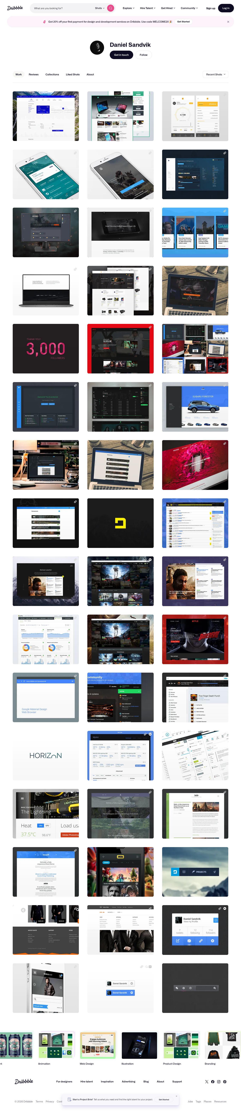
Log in (226, 8)
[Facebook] (212, 1081)
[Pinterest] (224, 1081)
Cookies (61, 1101)
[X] (206, 1081)
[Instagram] (218, 1081)
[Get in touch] (58, 134)
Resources (220, 1101)
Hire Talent (146, 8)
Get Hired (167, 8)
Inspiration (107, 1081)
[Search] (110, 8)
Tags (198, 1101)
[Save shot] (65, 134)
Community (188, 8)
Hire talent (86, 1081)
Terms (39, 1101)
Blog (146, 1081)
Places (207, 1101)
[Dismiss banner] (176, 1096)
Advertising (128, 1081)
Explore (127, 8)
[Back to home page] (15, 8)
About (160, 1081)
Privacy (50, 1101)
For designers (64, 1081)
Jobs (190, 1101)
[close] (228, 22)
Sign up (210, 8)
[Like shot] (72, 134)
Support (177, 1081)
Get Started (183, 21)
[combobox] (61, 8)
